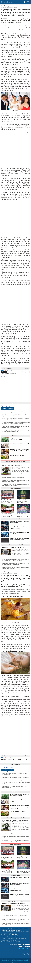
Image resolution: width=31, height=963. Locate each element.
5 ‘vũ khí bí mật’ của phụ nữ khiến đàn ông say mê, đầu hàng (15, 780)
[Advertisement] (15, 218)
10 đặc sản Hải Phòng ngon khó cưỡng (18, 455)
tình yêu (19, 759)
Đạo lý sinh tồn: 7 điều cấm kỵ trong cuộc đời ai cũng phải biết (15, 777)
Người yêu (21, 371)
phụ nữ (14, 759)
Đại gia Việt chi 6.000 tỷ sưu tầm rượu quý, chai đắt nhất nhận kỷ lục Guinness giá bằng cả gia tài (15, 485)
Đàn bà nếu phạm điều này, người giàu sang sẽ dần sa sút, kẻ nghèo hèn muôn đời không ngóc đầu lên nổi (15, 427)
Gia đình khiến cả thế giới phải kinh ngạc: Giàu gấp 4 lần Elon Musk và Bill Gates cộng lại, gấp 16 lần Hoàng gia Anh (19, 451)
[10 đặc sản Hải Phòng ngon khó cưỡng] (5, 456)
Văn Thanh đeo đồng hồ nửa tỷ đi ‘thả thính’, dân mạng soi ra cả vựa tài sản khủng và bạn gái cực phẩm (15, 481)
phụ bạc (27, 371)
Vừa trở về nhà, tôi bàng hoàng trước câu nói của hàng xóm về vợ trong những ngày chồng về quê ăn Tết (16, 29)
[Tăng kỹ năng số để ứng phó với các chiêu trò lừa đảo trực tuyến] (5, 523)
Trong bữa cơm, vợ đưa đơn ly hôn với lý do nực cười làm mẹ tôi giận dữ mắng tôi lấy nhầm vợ (15, 415)
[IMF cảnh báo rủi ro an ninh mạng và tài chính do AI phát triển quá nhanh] (5, 534)
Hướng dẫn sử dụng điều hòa (15, 545)
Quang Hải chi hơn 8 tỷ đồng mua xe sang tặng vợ (13, 477)
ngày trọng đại (13, 373)
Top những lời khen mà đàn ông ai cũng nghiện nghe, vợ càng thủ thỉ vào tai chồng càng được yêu (15, 431)
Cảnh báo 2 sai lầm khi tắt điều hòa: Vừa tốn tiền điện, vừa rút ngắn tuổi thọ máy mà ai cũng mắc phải (15, 564)
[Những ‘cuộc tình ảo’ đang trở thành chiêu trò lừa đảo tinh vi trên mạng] (5, 528)
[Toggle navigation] (28, 2)
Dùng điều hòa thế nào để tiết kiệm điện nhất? (13, 547)
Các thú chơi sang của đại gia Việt (15, 461)
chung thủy (25, 759)
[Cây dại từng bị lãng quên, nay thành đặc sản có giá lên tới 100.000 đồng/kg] (5, 439)
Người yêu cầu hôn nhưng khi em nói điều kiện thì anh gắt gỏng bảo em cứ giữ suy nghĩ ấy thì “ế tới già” (15, 419)
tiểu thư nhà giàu (5, 373)
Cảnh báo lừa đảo (15, 519)
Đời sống (6, 6)
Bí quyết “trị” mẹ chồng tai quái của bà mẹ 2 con (12, 412)
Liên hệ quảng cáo (23, 948)
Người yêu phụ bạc (12, 371)
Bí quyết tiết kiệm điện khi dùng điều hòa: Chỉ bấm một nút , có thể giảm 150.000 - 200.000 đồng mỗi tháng (15, 560)
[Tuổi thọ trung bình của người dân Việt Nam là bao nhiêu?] (5, 445)
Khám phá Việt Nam (15, 488)
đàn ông (9, 759)
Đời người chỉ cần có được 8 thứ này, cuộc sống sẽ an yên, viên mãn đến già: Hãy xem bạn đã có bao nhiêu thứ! (16, 423)
